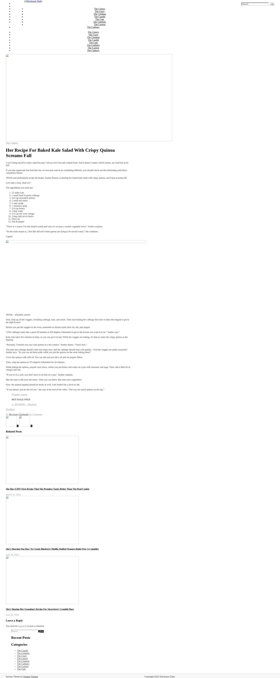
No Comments (35, 414)
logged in (22, 626)
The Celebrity (18, 16)
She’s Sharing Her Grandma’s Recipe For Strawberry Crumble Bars (40, 609)
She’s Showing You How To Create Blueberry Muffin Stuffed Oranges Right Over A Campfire (52, 549)
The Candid (17, 11)
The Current (17, 19)
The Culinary (18, 22)
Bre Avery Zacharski (18, 414)
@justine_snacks (19, 394)
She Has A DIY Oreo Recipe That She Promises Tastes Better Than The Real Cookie (47, 489)
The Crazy (16, 6)
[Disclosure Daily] (33, 1)
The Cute (16, 14)
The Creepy (17, 3)
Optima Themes (30, 676)
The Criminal (18, 9)
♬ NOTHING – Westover (24, 404)
